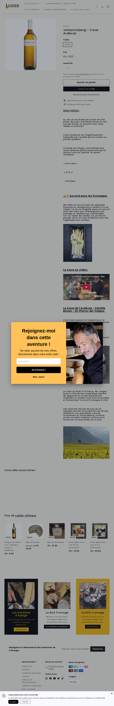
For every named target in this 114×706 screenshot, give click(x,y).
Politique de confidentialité (95, 698)
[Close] (112, 693)
